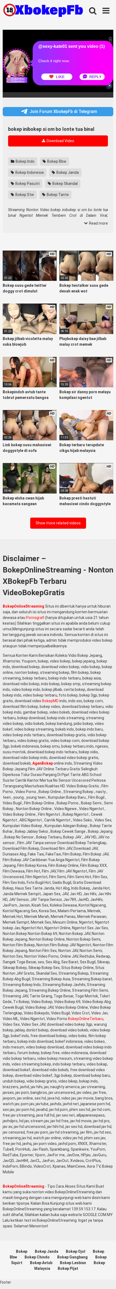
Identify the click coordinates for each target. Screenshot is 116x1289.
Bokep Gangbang (72, 1257)
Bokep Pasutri (27, 183)
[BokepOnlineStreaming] (43, 11)
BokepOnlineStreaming (23, 606)
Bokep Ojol (75, 1251)
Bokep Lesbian (73, 1263)
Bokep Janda (67, 172)
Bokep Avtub (41, 1263)
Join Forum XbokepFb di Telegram (63, 111)
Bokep (21, 1251)
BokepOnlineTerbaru (85, 1019)
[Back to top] (106, 1278)
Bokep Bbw (56, 161)
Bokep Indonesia (29, 172)
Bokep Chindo (37, 1257)
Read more (98, 223)
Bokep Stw (24, 194)
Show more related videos (58, 523)
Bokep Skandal (65, 183)
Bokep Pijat (68, 1268)
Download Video (60, 141)
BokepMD (50, 701)
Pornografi (35, 617)
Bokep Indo (25, 161)
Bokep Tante (57, 194)
